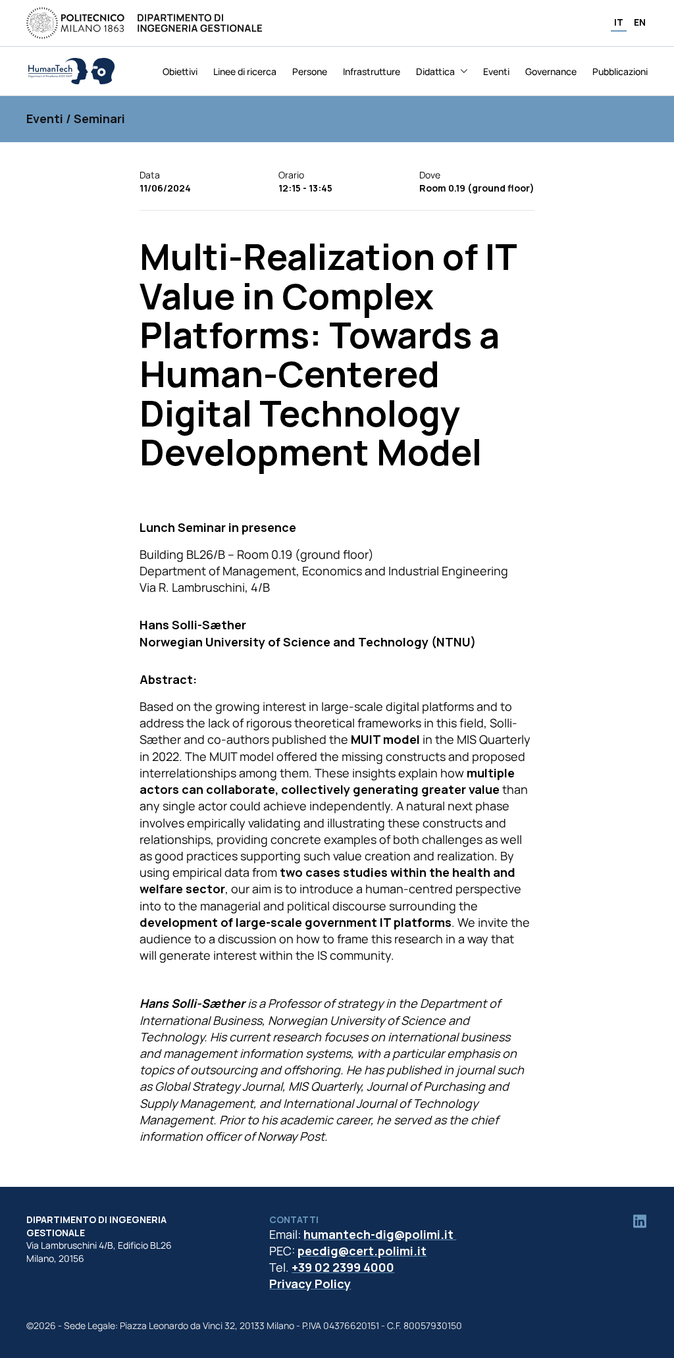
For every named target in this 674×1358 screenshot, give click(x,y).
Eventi (496, 71)
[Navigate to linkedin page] (640, 1221)
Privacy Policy (310, 1284)
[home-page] (71, 71)
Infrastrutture (371, 71)
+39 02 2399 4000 (343, 1267)
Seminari (99, 118)
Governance (551, 71)
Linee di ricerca (244, 71)
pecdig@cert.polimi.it (362, 1251)
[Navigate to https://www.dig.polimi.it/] (144, 23)
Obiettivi (180, 71)
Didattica (435, 71)
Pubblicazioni (620, 71)
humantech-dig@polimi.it (379, 1234)
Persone (309, 71)
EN (640, 22)
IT (618, 22)
